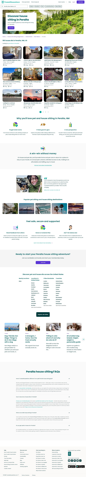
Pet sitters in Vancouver (41, 468)
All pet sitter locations (41, 470)
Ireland (57, 293)
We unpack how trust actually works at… (32, 347)
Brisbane (46, 295)
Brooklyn (33, 305)
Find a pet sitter (26, 2)
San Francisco (34, 291)
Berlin (45, 303)
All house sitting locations (57, 468)
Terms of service (25, 475)
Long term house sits (56, 454)
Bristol (45, 289)
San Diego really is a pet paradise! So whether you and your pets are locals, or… (12, 349)
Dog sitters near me (40, 456)
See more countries (61, 305)
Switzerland (58, 299)
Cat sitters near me (40, 454)
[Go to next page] (48, 112)
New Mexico (37, 36)
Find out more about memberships (43, 165)
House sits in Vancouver (57, 466)
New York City (47, 299)
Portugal (58, 301)
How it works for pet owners (10, 452)
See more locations (36, 307)
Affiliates (22, 464)
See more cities (48, 305)
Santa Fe (46, 293)
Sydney (45, 297)
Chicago (46, 291)
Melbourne (46, 283)
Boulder (33, 299)
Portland (33, 287)
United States (28, 36)
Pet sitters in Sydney (40, 464)
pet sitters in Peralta (13, 43)
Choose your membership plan (23, 401)
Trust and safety (7, 458)
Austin (32, 289)
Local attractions (49, 6)
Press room (22, 462)
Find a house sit (35, 2)
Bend (32, 297)
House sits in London (56, 456)
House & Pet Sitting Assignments (15, 36)
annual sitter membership (25, 388)
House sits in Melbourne (57, 464)
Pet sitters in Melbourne (41, 466)
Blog (21, 460)
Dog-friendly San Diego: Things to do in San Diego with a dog (11, 339)
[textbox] (14, 6)
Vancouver (46, 285)
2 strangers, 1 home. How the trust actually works (31, 339)
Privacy (33, 475)
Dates (31, 6)
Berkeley (45, 301)
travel (6, 333)
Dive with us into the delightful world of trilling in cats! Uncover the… (53, 347)
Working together (24, 466)
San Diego (33, 303)
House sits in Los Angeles (57, 460)
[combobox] (14, 6)
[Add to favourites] (19, 48)
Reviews (6, 466)
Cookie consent (7, 468)
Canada (58, 287)
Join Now (80, 2)
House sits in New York (57, 458)
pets (47, 333)
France (57, 289)
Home (4, 36)
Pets (42, 6)
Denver (33, 283)
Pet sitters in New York (41, 460)
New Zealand (59, 297)
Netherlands (59, 303)
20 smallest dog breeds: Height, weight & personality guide (74, 339)
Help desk (6, 460)
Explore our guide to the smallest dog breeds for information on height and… (74, 349)
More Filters (58, 6)
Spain (57, 295)
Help (69, 2)
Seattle (33, 285)
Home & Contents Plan (9, 462)
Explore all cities (43, 314)
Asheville (33, 301)
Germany (58, 291)
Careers (22, 458)
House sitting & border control (10, 464)
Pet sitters (38, 452)
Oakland (33, 295)
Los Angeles (46, 287)
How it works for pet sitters (10, 454)
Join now (11, 28)
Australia (58, 285)
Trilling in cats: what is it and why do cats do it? (53, 338)
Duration (37, 6)
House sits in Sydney (56, 462)
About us (22, 452)
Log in (73, 2)
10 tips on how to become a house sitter (33, 407)
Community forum (24, 454)
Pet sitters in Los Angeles (41, 462)
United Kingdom (59, 283)
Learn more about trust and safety (42, 243)
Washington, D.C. (35, 293)
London (45, 281)
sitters (27, 333)
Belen (20, 281)
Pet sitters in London (40, 458)
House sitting (55, 452)
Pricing (5, 456)
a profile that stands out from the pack (44, 401)
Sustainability (23, 456)
